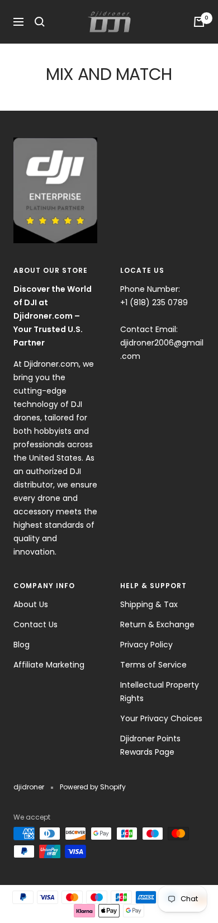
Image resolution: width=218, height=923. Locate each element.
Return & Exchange (157, 624)
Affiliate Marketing (48, 664)
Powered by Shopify (93, 787)
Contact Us (35, 624)
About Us (30, 604)
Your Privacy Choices (161, 718)
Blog (21, 644)
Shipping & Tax (149, 604)
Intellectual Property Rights (159, 691)
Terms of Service (153, 664)
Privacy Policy (146, 644)
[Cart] (199, 22)
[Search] (40, 22)
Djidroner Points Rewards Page (150, 745)
